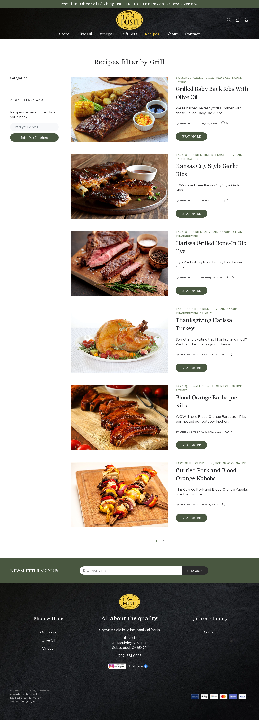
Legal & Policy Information (25, 697)
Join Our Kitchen (34, 138)
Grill (210, 77)
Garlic (198, 77)
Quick (216, 463)
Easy (179, 463)
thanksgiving (187, 236)
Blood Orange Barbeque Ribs (206, 401)
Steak (237, 231)
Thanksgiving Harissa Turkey (204, 324)
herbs (208, 154)
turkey (206, 313)
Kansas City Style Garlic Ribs (207, 169)
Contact (210, 632)
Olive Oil (223, 77)
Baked (180, 309)
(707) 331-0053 (129, 656)
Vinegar (48, 648)
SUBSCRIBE (195, 571)
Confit (192, 309)
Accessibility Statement (23, 693)
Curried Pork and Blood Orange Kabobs (206, 474)
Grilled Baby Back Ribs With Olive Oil (212, 92)
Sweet (241, 463)
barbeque (183, 77)
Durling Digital (27, 701)
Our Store (48, 632)
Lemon (220, 154)
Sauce (237, 77)
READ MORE (191, 137)
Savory (181, 82)
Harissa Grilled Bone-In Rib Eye (211, 247)
